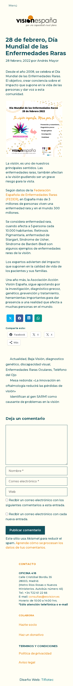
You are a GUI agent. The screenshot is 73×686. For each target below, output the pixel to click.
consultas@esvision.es (44, 596)
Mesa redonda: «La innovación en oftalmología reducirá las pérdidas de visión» (34, 386)
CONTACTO (27, 564)
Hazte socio (28, 625)
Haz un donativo (31, 635)
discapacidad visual (35, 364)
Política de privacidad (35, 653)
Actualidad (18, 359)
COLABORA (26, 615)
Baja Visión (36, 359)
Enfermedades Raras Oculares (29, 370)
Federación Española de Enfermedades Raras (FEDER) (31, 195)
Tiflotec (47, 680)
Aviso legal (27, 662)
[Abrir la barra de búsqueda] (68, 6)
